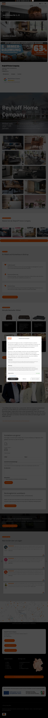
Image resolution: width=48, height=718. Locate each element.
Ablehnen (24, 379)
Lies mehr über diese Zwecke (12, 375)
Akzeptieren (13, 379)
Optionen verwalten (35, 379)
